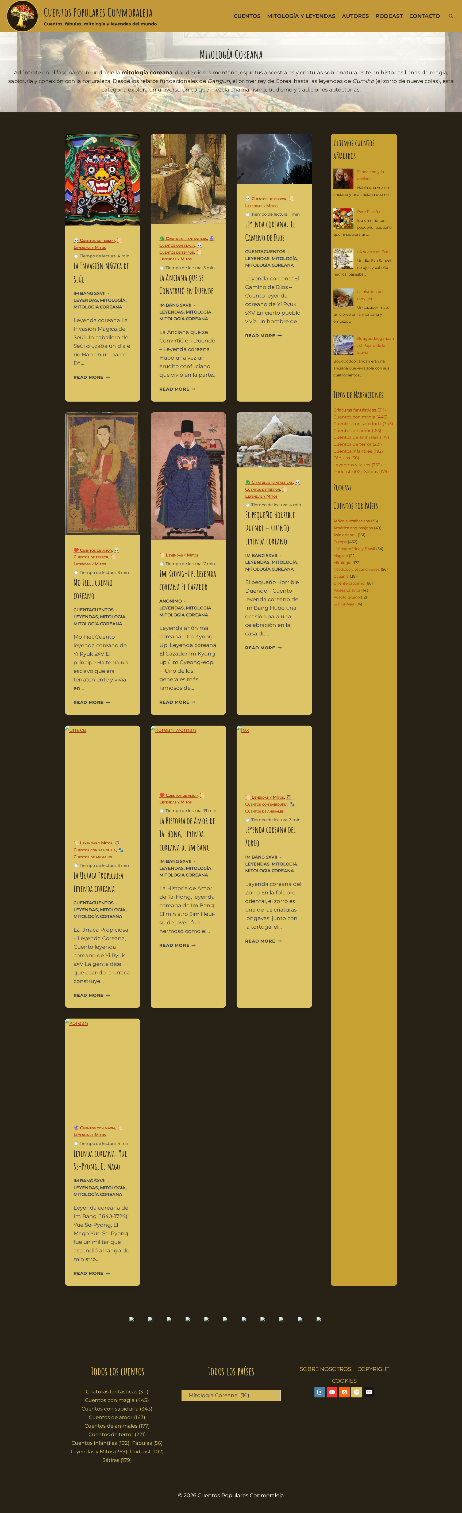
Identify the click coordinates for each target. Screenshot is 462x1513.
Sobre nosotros (325, 1369)
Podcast (389, 16)
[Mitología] (325, 1332)
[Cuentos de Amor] (268, 1332)
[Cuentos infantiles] (156, 1332)
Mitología (113, 300)
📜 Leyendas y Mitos (178, 555)
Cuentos (247, 16)
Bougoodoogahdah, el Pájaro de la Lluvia (375, 345)
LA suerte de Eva (372, 251)
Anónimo (170, 601)
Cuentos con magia (360, 417)
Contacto (424, 16)
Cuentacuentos (265, 251)
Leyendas (86, 300)
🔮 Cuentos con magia (94, 1127)
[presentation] (102, 180)
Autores (355, 16)
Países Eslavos (346, 590)
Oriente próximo (348, 583)
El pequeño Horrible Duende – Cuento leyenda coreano (270, 528)
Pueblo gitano (346, 597)
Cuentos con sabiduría (363, 423)
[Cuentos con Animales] (250, 1332)
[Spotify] (356, 1392)
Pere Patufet (369, 211)
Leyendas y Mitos (357, 464)
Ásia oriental (345, 534)
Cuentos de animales (361, 437)
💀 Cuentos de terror (94, 240)
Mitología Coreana (98, 307)
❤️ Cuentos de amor (93, 550)
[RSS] (344, 1392)
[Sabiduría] (231, 1332)
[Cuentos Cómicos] (175, 1332)
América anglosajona (353, 527)
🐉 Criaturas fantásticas (183, 238)
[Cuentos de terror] (287, 1332)
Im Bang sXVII (90, 293)
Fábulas (346, 457)
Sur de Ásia (343, 604)
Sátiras (376, 471)
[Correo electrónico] (369, 1392)
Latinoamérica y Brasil (354, 548)
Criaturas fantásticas (359, 410)
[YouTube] (332, 1392)
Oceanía (341, 576)
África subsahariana (351, 521)
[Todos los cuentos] (137, 1332)
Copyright (373, 1369)
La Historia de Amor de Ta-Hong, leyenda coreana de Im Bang (187, 834)
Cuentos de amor (357, 430)
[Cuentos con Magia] (212, 1332)
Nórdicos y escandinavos (356, 569)
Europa (340, 541)
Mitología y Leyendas (301, 16)
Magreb (340, 555)
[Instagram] (319, 1392)
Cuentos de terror (357, 444)
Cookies (344, 1381)
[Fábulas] (194, 1332)
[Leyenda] (306, 1332)
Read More (92, 377)
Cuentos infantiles (358, 451)
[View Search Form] (451, 16)
